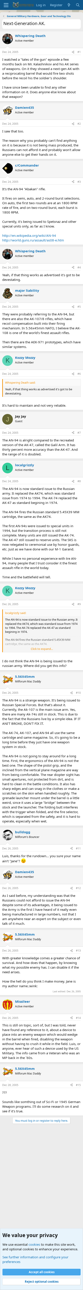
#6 (79, 374)
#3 (79, 182)
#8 (79, 481)
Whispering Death (30, 35)
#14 (78, 1018)
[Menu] (6, 5)
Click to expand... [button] (42, 649)
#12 (78, 888)
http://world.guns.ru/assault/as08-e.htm (33, 240)
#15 (78, 1085)
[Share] (73, 52)
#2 (79, 124)
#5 (79, 307)
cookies (34, 1244)
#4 (79, 267)
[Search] (77, 5)
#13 (78, 950)
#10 (78, 693)
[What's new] (69, 5)
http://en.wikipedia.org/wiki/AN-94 (29, 235)
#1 (79, 52)
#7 (79, 433)
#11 (78, 848)
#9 (79, 604)
